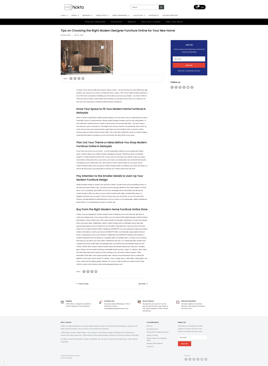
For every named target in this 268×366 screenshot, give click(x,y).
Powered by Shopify (66, 358)
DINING (74, 15)
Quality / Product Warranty (174, 21)
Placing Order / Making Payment (95, 21)
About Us (150, 326)
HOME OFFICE (101, 15)
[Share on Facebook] (71, 78)
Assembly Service (116, 21)
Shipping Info (132, 21)
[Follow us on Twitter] (176, 87)
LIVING (63, 15)
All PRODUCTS (154, 15)
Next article (142, 284)
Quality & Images (152, 335)
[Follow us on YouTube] (188, 87)
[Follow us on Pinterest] (184, 87)
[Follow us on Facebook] (172, 87)
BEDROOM (86, 15)
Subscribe (189, 65)
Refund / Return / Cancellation (150, 21)
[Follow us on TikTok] (192, 87)
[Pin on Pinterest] (74, 78)
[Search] (161, 7)
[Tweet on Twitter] (78, 78)
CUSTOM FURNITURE (170, 15)
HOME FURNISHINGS (119, 15)
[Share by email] (82, 78)
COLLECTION (138, 15)
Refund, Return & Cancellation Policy (157, 339)
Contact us (150, 346)
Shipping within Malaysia (155, 343)
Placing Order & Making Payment (158, 332)
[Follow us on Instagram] (180, 87)
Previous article (83, 284)
